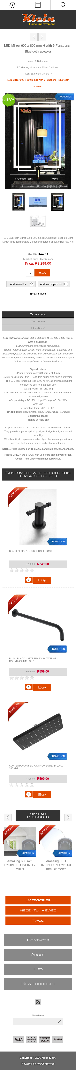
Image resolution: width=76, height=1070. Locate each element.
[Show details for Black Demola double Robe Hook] (38, 517)
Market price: (31, 258)
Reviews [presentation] (38, 321)
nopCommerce (45, 1063)
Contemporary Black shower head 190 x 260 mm (36, 767)
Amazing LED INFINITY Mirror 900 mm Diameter (56, 865)
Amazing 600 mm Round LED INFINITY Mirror (19, 865)
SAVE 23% (9, 830)
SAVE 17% (14, 707)
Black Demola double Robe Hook (30, 551)
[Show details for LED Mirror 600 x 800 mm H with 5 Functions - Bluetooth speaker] (18, 202)
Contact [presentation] (38, 328)
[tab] (38, 314)
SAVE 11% (14, 493)
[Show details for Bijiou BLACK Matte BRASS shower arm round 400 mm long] (38, 624)
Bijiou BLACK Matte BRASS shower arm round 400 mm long (33, 660)
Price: (29, 264)
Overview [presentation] (38, 314)
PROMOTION (58, 541)
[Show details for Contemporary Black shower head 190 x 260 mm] (38, 731)
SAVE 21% (45, 830)
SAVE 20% (14, 600)
